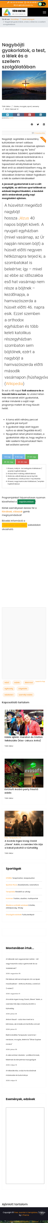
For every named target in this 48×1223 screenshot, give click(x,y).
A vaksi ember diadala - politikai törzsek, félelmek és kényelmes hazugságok (23, 1060)
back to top (40, 681)
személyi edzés (25, 694)
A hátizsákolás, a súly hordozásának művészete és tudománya (21, 1075)
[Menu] (44, 12)
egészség (9, 688)
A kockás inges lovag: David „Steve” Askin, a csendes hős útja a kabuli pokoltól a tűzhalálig (24, 844)
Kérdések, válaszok (12, 511)
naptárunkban (26, 501)
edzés (17, 682)
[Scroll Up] (42, 1213)
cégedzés (22, 688)
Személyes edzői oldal (14, 525)
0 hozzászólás (39, 133)
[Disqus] (24, 573)
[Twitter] (38, 124)
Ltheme (35, 1221)
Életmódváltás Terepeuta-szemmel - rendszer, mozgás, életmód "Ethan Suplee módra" (23, 1042)
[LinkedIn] (44, 124)
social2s (11, 118)
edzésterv (9, 694)
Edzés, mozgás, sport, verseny (26, 106)
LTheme (25, 1215)
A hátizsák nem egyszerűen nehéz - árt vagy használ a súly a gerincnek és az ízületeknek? (22, 966)
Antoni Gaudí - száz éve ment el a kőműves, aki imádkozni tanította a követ (23, 1024)
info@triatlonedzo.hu (24, 5)
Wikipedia (14, 383)
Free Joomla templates (19, 1221)
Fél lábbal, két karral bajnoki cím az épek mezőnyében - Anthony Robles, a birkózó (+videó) (23, 986)
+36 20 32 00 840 (16, 2)
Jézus (23, 218)
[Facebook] (32, 124)
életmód (29, 682)
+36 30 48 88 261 (32, 2)
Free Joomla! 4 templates (25, 1212)
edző (7, 682)
